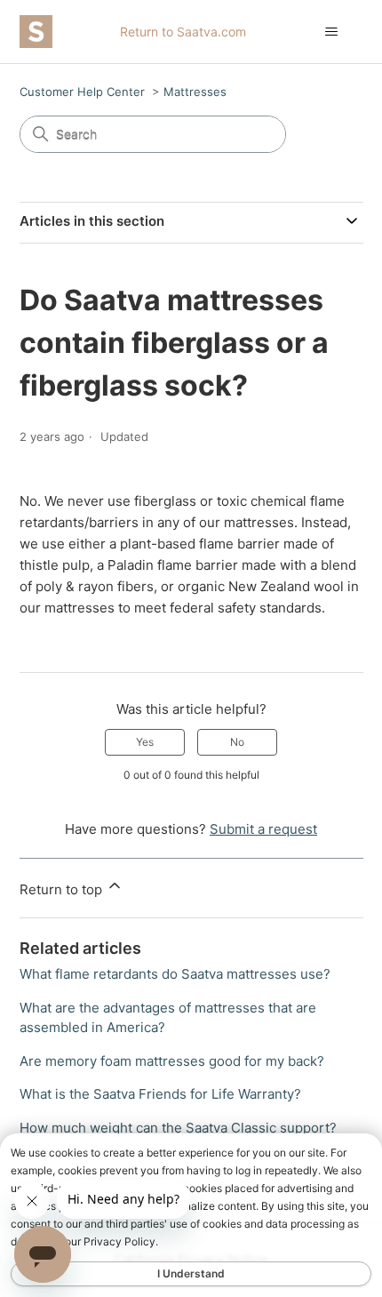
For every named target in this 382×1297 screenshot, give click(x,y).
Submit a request (263, 829)
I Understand (191, 1273)
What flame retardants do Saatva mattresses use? (175, 973)
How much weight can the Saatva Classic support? (178, 1127)
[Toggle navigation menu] (331, 32)
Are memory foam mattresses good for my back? (172, 1061)
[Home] (36, 31)
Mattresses (195, 91)
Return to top (63, 889)
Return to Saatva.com (183, 31)
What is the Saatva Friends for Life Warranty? (160, 1093)
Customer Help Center (82, 91)
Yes (145, 742)
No (237, 742)
